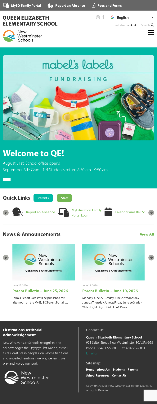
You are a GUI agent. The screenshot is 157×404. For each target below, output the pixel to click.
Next (151, 213)
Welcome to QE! (33, 152)
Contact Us (119, 375)
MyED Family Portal (25, 5)
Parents (133, 369)
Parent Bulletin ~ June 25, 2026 (40, 290)
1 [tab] (7, 179)
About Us (103, 369)
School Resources (97, 375)
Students (119, 369)
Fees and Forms (109, 5)
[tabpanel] (78, 114)
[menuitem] (22, 5)
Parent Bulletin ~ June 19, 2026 (110, 290)
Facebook (103, 17)
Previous (6, 213)
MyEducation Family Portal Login (87, 212)
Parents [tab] (43, 198)
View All (147, 233)
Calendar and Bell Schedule (135, 212)
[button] (147, 25)
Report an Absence (70, 5)
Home (90, 369)
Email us (92, 353)
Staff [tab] (64, 198)
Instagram (98, 17)
